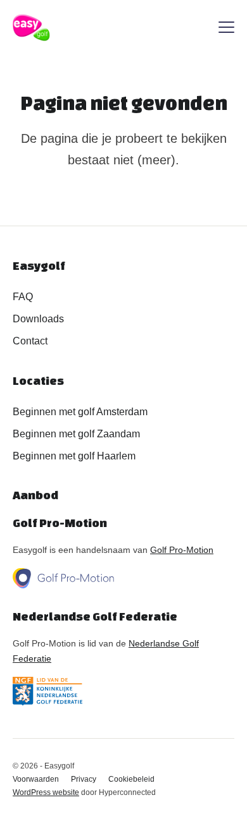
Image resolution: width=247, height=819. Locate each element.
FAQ (23, 296)
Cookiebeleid (131, 779)
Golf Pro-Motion (181, 550)
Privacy (83, 779)
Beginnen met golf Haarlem (74, 456)
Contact (30, 341)
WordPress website (46, 792)
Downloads (38, 318)
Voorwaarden (36, 779)
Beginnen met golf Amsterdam (80, 411)
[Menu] (226, 29)
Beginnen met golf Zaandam (76, 433)
